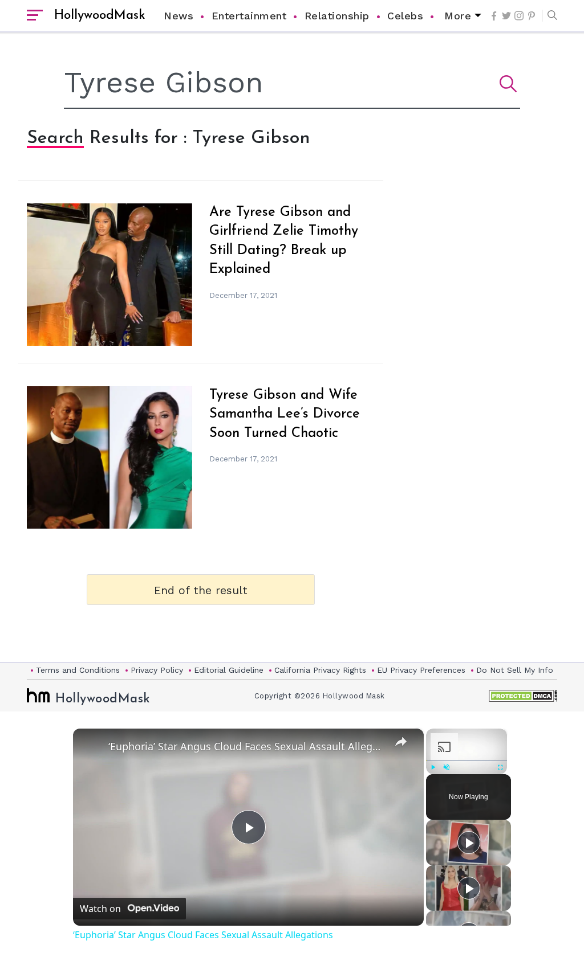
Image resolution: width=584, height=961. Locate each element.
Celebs (405, 16)
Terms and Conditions (78, 669)
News (178, 16)
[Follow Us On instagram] (519, 16)
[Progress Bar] (466, 760)
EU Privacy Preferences (421, 669)
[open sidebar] (35, 16)
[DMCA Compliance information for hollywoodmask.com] (523, 696)
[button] (549, 16)
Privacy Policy (157, 669)
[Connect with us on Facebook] (493, 16)
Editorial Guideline (228, 669)
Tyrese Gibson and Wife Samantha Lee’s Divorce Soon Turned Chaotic (284, 414)
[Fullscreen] (500, 767)
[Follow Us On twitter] (506, 16)
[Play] (433, 767)
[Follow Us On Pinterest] (531, 16)
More (457, 16)
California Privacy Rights (320, 669)
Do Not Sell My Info (514, 669)
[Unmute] (446, 767)
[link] (91, 746)
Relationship (337, 16)
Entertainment (249, 16)
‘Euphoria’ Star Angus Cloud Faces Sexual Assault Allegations (246, 746)
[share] (401, 741)
